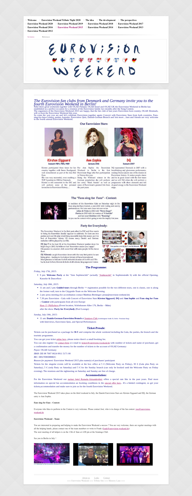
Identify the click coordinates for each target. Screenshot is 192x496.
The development (107, 20)
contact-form (63, 342)
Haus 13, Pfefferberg (49, 305)
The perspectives (128, 20)
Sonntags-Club (91, 318)
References (46, 37)
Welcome (32, 20)
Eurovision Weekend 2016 (40, 27)
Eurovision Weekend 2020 (40, 23)
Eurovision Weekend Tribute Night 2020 (61, 20)
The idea (90, 20)
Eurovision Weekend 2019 (70, 23)
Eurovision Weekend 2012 (40, 30)
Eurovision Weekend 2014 (100, 27)
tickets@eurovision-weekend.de (96, 342)
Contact (106, 477)
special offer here (113, 382)
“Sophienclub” (105, 275)
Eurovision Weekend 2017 (130, 23)
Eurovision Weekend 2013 (130, 27)
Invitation (31, 37)
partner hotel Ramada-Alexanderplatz (85, 379)
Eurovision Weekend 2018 (100, 23)
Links (96, 477)
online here (61, 339)
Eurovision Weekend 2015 (70, 27)
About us (86, 477)
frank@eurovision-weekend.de (116, 428)
